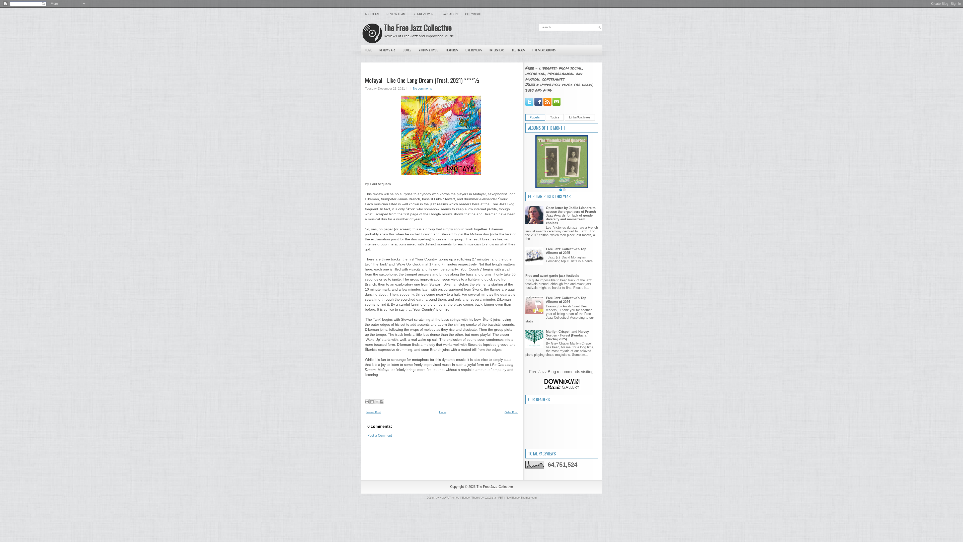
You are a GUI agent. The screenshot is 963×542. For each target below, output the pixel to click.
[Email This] (367, 401)
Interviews (497, 49)
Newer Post (373, 412)
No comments (422, 88)
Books (407, 49)
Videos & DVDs (428, 49)
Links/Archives (580, 117)
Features (452, 49)
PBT (501, 497)
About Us (372, 14)
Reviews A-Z (387, 49)
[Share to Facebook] (381, 401)
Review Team (395, 14)
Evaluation (449, 14)
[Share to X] (376, 401)
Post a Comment (379, 435)
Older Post (511, 412)
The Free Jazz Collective (418, 27)
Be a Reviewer (423, 14)
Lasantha (490, 497)
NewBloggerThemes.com (521, 497)
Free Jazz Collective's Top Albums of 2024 (566, 300)
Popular (535, 117)
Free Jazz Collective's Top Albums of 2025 (566, 251)
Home (368, 49)
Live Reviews (473, 49)
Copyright (473, 14)
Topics (554, 117)
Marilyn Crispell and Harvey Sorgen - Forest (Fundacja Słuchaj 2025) (567, 335)
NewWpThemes (449, 497)
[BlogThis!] (371, 401)
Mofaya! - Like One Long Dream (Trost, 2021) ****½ (422, 80)
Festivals (518, 49)
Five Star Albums (544, 49)
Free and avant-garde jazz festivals (552, 276)
